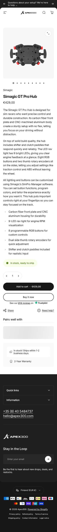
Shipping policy (14, 518)
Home (6, 22)
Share (11, 310)
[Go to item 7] (36, 83)
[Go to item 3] (21, 83)
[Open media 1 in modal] (48, 33)
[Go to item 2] (17, 83)
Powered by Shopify (38, 509)
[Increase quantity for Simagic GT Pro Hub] (18, 276)
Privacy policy (14, 514)
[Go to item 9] (44, 83)
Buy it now (28, 297)
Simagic (8, 90)
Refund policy (27, 514)
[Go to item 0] (13, 83)
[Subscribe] (48, 459)
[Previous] (4, 4)
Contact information (30, 518)
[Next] (52, 4)
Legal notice (44, 518)
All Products (19, 22)
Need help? (48, 310)
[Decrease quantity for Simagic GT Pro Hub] (6, 276)
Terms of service (41, 514)
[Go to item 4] (25, 83)
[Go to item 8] (40, 83)
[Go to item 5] (28, 83)
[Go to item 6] (32, 83)
